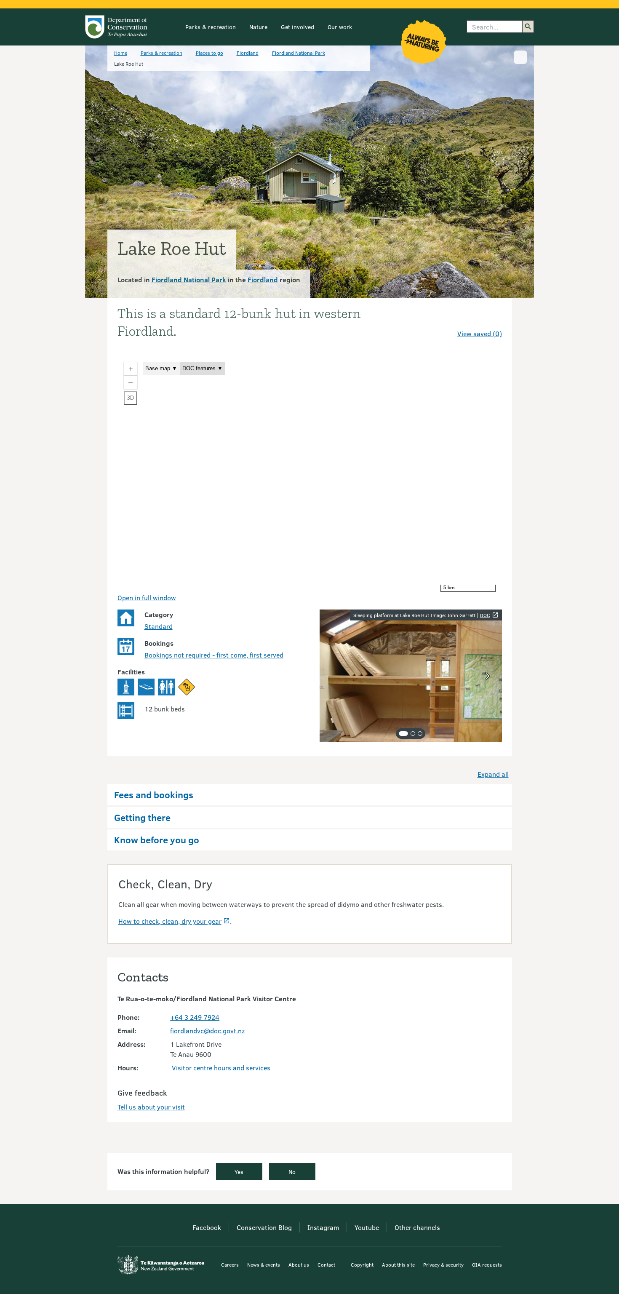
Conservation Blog (264, 1227)
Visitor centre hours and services (221, 1067)
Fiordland (248, 52)
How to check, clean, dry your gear (169, 921)
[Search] (528, 26)
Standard (158, 626)
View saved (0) (479, 333)
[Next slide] (488, 676)
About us (298, 1264)
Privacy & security (443, 1264)
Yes (239, 1172)
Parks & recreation (210, 27)
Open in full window (146, 597)
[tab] (403, 733)
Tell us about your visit (151, 1106)
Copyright (362, 1264)
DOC (485, 615)
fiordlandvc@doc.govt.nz (207, 1030)
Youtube (367, 1227)
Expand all (493, 774)
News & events (263, 1264)
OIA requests (487, 1264)
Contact (326, 1264)
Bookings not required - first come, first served (213, 654)
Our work (340, 27)
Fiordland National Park (298, 52)
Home (120, 52)
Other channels (417, 1227)
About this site (398, 1264)
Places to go (209, 52)
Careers (230, 1264)
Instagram (323, 1227)
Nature (258, 27)
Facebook (206, 1227)
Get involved (297, 27)
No (292, 1172)
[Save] (492, 318)
